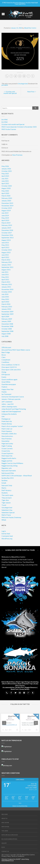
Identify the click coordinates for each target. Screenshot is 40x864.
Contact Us (5, 851)
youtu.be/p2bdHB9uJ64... (9, 726)
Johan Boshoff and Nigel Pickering (14, 409)
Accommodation (8, 687)
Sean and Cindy (7, 485)
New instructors (7, 436)
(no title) (4, 119)
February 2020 (7, 198)
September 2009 (7, 314)
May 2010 (5, 299)
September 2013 (7, 237)
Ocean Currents (7, 448)
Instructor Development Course (13, 397)
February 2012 (7, 262)
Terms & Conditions (17, 856)
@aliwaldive (10, 718)
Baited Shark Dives (8, 682)
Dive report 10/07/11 (9, 367)
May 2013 (5, 245)
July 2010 (5, 294)
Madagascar (6, 419)
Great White (6, 382)
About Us (4, 818)
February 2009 (7, 319)
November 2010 (7, 289)
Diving (4, 372)
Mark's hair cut (7, 429)
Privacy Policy (6, 856)
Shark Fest (14, 689)
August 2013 (6, 240)
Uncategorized (23, 83)
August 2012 (6, 252)
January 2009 (6, 321)
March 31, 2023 (30, 719)
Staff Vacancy (6, 490)
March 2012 (6, 260)
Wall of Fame (6, 515)
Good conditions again (9, 379)
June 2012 (5, 255)
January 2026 (6, 169)
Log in (4, 531)
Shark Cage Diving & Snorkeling (27, 682)
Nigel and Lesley (7, 443)
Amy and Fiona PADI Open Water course (16, 350)
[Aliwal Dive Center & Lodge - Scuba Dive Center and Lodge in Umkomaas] (20, 13)
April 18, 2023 (10, 719)
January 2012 (6, 265)
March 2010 (6, 304)
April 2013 (5, 247)
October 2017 (7, 233)
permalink (5, 85)
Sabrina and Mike (8, 473)
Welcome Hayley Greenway (11, 517)
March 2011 (6, 282)
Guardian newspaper (9, 384)
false (20, 803)
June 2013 (5, 242)
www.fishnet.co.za (8, 860)
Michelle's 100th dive (9, 434)
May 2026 (5, 166)
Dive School (5, 826)
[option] (20, 723)
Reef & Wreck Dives (10, 684)
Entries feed (6, 534)
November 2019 (7, 206)
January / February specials (11, 399)
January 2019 (6, 228)
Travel (4, 505)
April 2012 (5, 257)
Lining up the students (9, 414)
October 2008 (7, 329)
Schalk (4, 483)
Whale (4, 520)
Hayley (4, 392)
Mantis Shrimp (7, 424)
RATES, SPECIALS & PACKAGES (10, 834)
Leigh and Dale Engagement (11, 411)
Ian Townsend (6, 394)
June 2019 (5, 215)
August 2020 (6, 188)
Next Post (31, 92)
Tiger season (6, 503)
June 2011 (5, 274)
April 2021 (5, 183)
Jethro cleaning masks (9, 406)
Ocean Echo (6, 451)
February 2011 (7, 284)
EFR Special (6, 374)
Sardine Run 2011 (8, 478)
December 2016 (7, 235)
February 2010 (7, 307)
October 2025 (7, 171)
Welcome (5, 814)
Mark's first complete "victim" (12, 426)
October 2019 (7, 208)
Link (3, 416)
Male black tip (7, 421)
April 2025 (5, 176)
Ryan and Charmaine (9, 470)
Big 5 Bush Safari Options (9, 839)
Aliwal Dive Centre (30, 28)
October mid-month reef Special (10, 92)
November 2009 (7, 311)
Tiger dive (5, 500)
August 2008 (6, 334)
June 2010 (5, 297)
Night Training (7, 446)
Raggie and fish (7, 461)
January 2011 (6, 287)
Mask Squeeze (7, 431)
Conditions (5, 362)
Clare (3, 357)
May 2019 (5, 218)
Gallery (4, 843)
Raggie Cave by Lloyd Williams (12, 463)
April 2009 (5, 316)
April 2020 (5, 193)
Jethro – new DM (8, 404)
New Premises (17, 155)
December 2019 (7, 203)
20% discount (6, 347)
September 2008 (7, 331)
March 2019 (6, 223)
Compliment (6, 360)
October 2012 (7, 250)
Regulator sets (7, 468)
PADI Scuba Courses (9, 129)
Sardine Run (19, 687)
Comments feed (7, 536)
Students (5, 493)
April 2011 (5, 279)
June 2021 (5, 181)
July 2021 (5, 178)
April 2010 (5, 302)
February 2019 (7, 225)
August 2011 (6, 270)
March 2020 (6, 196)
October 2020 (7, 186)
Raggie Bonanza (31, 687)
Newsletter (6, 441)
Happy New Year (8, 389)
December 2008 (7, 324)
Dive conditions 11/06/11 (11, 365)
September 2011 (7, 267)
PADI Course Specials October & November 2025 (19, 127)
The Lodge (5, 830)
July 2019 (5, 213)
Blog (3, 847)
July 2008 (5, 336)
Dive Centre (5, 822)
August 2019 (6, 210)
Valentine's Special (8, 512)
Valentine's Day (7, 510)
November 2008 (7, 326)
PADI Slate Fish (7, 456)
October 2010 (7, 292)
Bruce (4, 355)
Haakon (4, 387)
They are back (7, 498)
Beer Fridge (6, 352)
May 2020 (5, 191)
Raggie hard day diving (9, 466)
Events (4, 377)
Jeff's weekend (7, 402)
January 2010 (6, 309)
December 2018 (7, 230)
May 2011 (5, 277)
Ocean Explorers (7, 453)
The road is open (7, 495)
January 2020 (6, 201)
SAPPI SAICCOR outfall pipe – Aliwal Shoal (17, 475)
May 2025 (5, 173)
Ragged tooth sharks (9, 458)
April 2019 (5, 220)
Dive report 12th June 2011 (11, 370)
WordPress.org (7, 538)
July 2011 (5, 272)
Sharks (4, 488)
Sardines (4, 480)
